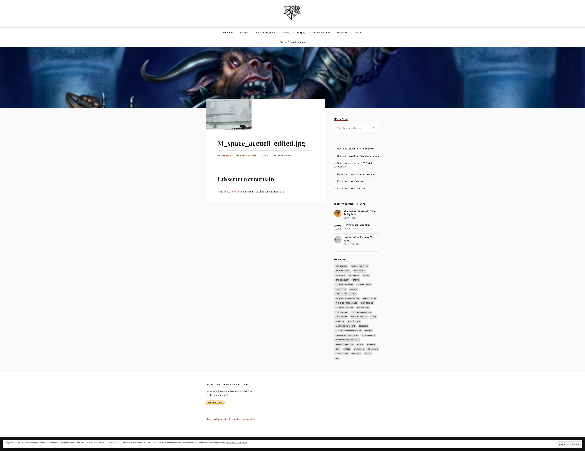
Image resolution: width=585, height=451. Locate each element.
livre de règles (359, 317)
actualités (341, 266)
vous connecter (240, 191)
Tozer (368, 354)
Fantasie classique (265, 32)
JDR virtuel (363, 308)
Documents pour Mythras (350, 181)
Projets (359, 32)
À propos (244, 32)
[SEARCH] (374, 128)
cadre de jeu (342, 280)
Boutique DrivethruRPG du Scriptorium (358, 155)
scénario (359, 349)
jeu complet (342, 312)
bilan (366, 275)
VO (337, 358)
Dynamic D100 (364, 285)
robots (371, 344)
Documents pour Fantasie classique (355, 173)
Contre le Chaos (344, 285)
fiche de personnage (346, 303)
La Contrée (341, 317)
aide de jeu (359, 271)
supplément (342, 354)
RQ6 (338, 349)
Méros (368, 331)
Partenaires (342, 32)
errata (353, 289)
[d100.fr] (293, 18)
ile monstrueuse (344, 308)
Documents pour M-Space (351, 188)
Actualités (228, 32)
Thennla (356, 354)
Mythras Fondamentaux (348, 331)
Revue (360, 344)
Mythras (285, 32)
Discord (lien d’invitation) (292, 42)
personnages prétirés (347, 340)
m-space (340, 321)
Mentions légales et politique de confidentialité (230, 419)
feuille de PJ (369, 298)
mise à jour (354, 321)
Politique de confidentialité (236, 443)
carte (356, 280)
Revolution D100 (321, 32)
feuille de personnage (347, 298)
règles (347, 349)
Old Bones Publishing (347, 335)
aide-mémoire (343, 271)
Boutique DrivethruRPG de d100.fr (355, 148)
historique (367, 303)
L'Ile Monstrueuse (362, 312)
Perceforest (368, 335)
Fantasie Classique (346, 294)
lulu (373, 317)
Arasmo (226, 155)
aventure (354, 275)
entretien (341, 289)
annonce (340, 275)
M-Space (301, 32)
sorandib (373, 349)
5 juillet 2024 (248, 155)
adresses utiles (359, 266)
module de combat (345, 326)
